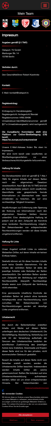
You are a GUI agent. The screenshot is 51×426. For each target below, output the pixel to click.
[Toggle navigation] (45, 5)
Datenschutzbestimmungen (37, 388)
